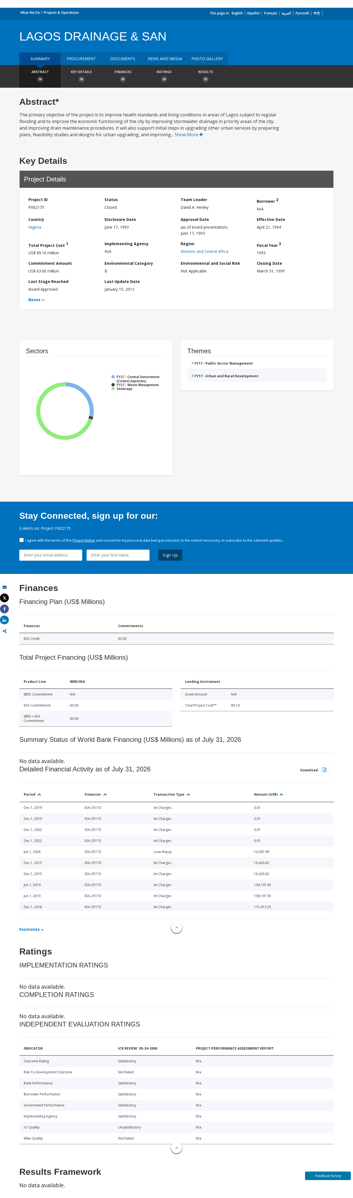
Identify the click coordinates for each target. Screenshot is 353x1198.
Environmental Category (129, 263)
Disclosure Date (120, 219)
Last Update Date (122, 281)
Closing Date (269, 263)
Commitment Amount (50, 263)
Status (111, 199)
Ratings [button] (164, 71)
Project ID (38, 199)
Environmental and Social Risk (210, 263)
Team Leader (194, 199)
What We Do (30, 12)
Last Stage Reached (48, 281)
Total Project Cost (48, 244)
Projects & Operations (61, 12)
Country (36, 219)
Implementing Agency (127, 243)
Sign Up (170, 555)
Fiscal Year (269, 244)
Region (187, 243)
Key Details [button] (81, 71)
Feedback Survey (328, 1175)
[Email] (4, 587)
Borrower (267, 200)
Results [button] (205, 71)
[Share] (4, 609)
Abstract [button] (40, 71)
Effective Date (271, 219)
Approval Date (195, 219)
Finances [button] (122, 71)
